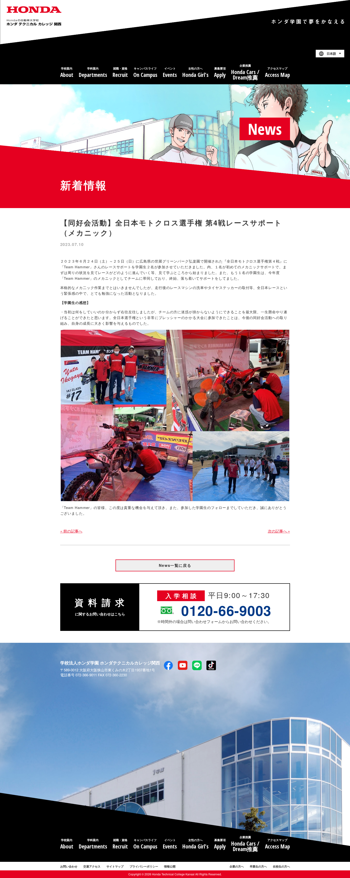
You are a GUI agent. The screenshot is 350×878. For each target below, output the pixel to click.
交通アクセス (91, 866)
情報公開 (169, 866)
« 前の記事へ (71, 531)
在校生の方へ (281, 866)
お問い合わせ (68, 866)
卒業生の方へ (258, 866)
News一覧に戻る (175, 565)
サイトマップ (115, 866)
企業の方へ (237, 866)
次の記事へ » (279, 531)
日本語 (331, 53)
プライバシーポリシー (144, 866)
